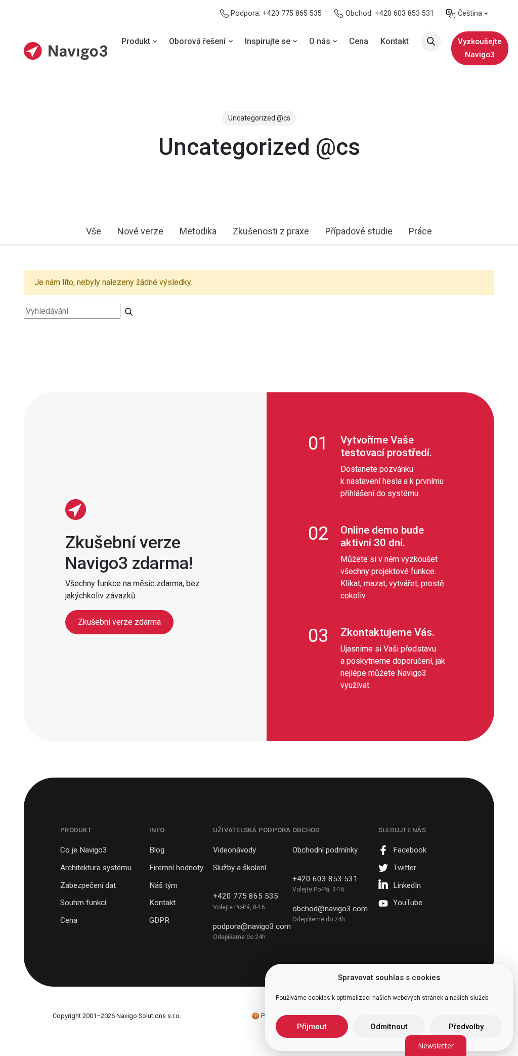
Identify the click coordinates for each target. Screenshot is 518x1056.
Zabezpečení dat (88, 885)
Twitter (404, 867)
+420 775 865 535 (245, 896)
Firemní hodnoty (176, 867)
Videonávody (234, 850)
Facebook (409, 850)
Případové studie (359, 231)
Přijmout (312, 1026)
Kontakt (162, 902)
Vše (93, 231)
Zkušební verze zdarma (119, 622)
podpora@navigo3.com (252, 926)
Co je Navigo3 (83, 850)
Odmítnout (389, 1026)
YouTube (407, 902)
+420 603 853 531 (325, 878)
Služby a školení (239, 867)
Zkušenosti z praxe (271, 231)
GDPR (159, 920)
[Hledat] (431, 41)
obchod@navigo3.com (330, 908)
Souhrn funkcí (83, 902)
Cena (68, 920)
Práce (420, 231)
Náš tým (163, 885)
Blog (156, 850)
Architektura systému (96, 867)
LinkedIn (407, 885)
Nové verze (140, 231)
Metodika (198, 231)
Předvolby (466, 1026)
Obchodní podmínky (325, 850)
